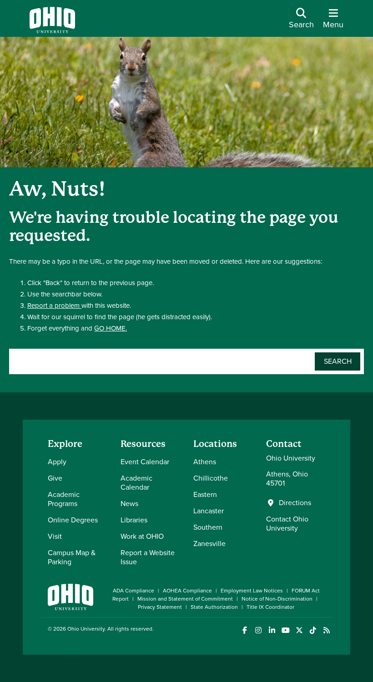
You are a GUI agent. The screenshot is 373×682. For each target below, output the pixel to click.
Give (55, 478)
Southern (207, 527)
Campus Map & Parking (72, 557)
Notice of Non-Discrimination (277, 599)
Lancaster (208, 511)
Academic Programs (64, 499)
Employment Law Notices (252, 591)
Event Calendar (145, 461)
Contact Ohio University (287, 523)
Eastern (205, 494)
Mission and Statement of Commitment (185, 599)
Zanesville (209, 543)
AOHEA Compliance (187, 591)
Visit (55, 536)
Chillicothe (210, 478)
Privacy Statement (160, 607)
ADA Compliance (133, 591)
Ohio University (86, 629)
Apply (57, 461)
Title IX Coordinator (270, 607)
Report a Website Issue (148, 557)
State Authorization (214, 607)
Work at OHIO (142, 536)
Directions (295, 502)
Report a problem (54, 306)
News (129, 503)
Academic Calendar (136, 482)
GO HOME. (110, 328)
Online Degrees (73, 520)
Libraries (134, 520)
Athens (204, 461)
